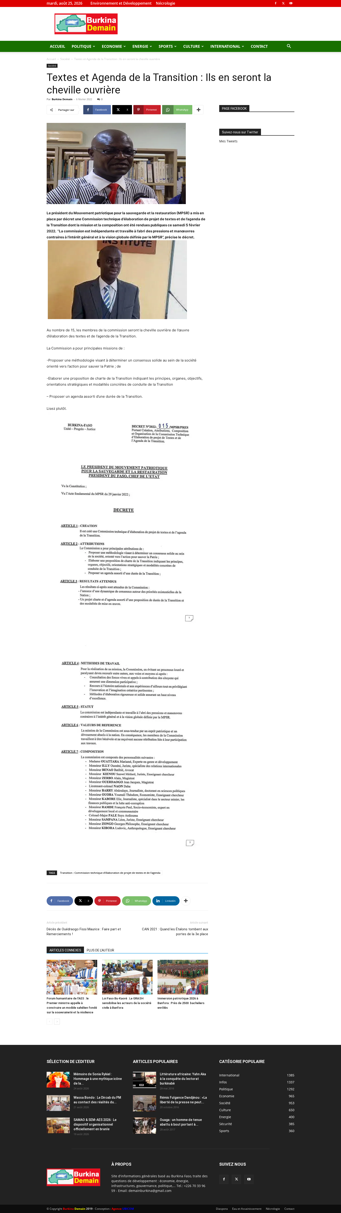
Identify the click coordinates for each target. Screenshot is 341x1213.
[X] (283, 3)
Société (65, 59)
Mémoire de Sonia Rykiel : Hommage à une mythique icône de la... (98, 1078)
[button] (288, 47)
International (225, 46)
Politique (81, 46)
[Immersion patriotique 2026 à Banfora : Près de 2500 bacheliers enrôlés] (183, 977)
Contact (259, 46)
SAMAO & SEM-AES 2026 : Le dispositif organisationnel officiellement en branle (95, 1124)
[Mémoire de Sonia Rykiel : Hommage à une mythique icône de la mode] (58, 1080)
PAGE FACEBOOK (234, 108)
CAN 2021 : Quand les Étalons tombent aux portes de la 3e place (175, 931)
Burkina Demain (62, 99)
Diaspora (222, 1209)
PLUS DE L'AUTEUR (100, 950)
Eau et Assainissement (246, 1209)
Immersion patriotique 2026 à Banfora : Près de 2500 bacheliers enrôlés (181, 1003)
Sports (166, 46)
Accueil (57, 46)
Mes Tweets (228, 141)
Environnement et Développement (120, 3)
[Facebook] (275, 3)
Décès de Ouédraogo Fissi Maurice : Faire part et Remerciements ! (84, 931)
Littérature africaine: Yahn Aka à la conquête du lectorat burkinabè (183, 1078)
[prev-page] (49, 1021)
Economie (112, 46)
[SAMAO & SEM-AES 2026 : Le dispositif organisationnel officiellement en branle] (58, 1125)
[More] (198, 109)
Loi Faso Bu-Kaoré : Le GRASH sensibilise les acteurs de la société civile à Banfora (126, 1003)
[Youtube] (290, 3)
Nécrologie (165, 3)
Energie (140, 46)
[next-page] (57, 1021)
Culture (191, 46)
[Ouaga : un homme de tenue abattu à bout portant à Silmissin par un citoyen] (144, 1125)
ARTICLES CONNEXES (65, 950)
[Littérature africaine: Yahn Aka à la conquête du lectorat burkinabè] (144, 1080)
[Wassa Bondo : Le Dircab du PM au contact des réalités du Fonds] (58, 1103)
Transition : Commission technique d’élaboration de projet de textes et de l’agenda (110, 872)
